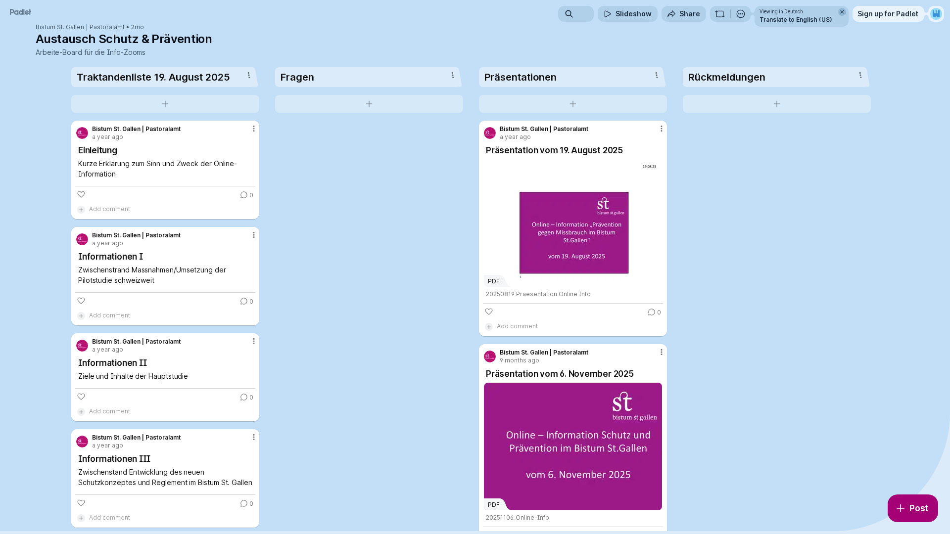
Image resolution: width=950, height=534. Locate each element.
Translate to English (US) (796, 19)
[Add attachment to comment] (81, 209)
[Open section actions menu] (249, 75)
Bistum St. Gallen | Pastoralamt (80, 27)
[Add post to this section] (165, 104)
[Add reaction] (81, 194)
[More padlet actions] (741, 14)
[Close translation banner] (842, 12)
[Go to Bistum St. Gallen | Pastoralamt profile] (82, 133)
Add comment (109, 209)
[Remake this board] (720, 14)
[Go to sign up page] (936, 14)
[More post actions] (253, 128)
